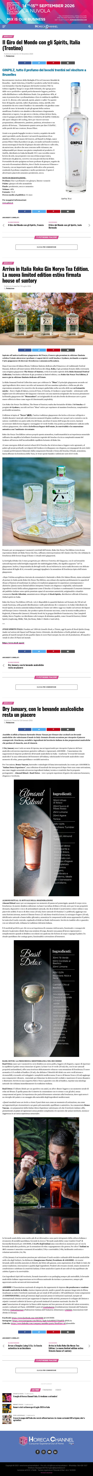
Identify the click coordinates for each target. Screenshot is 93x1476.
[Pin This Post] (53, 62)
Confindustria (48, 1307)
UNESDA (68, 1310)
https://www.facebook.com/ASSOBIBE (27, 1318)
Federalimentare (17, 1310)
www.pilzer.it (7, 203)
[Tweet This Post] (39, 62)
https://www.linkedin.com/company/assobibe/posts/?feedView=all (38, 1323)
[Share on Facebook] (24, 62)
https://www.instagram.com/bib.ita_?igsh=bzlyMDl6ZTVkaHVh (38, 1320)
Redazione (10, 56)
